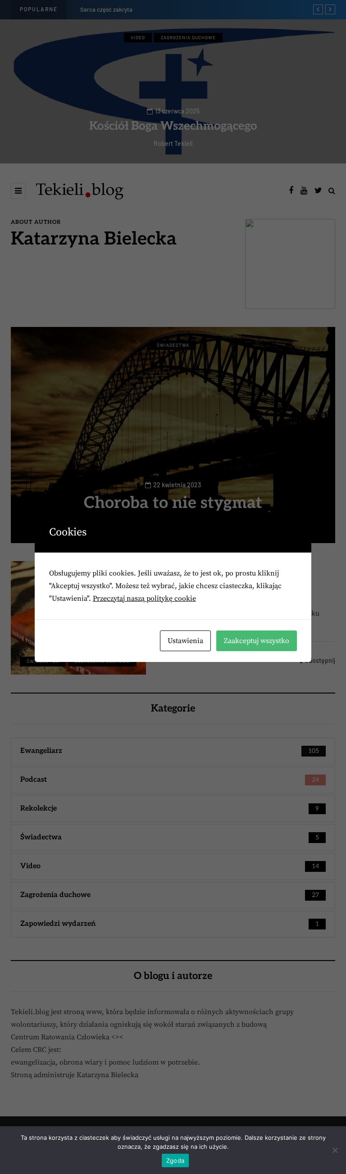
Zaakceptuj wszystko (256, 640)
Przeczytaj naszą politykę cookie (144, 598)
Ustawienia (185, 640)
